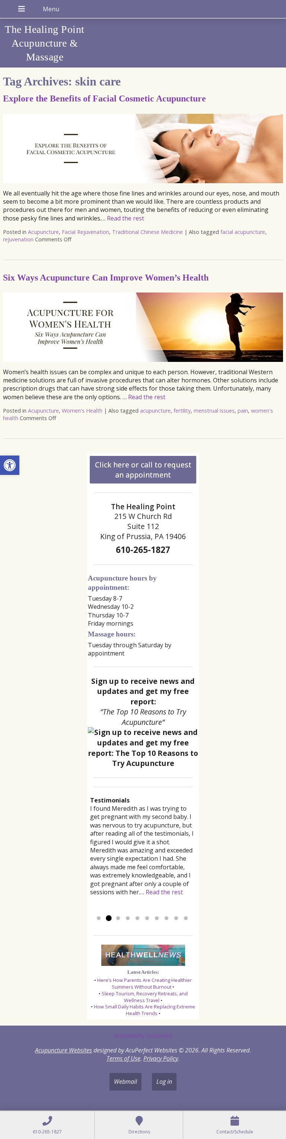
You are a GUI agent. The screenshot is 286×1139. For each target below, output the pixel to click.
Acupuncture (43, 231)
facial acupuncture (242, 231)
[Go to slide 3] (118, 918)
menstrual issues (214, 410)
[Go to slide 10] (186, 918)
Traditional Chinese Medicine (147, 231)
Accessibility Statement (143, 1036)
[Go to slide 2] (108, 918)
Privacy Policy (160, 1058)
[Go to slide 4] (127, 918)
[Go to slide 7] (157, 918)
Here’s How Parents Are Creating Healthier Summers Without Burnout (144, 983)
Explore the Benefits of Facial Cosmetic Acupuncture (104, 98)
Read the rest (125, 218)
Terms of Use (123, 1058)
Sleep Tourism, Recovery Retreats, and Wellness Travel (145, 997)
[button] (9, 465)
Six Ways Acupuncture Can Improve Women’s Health (106, 277)
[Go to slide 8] (166, 918)
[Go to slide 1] (98, 918)
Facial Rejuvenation (85, 231)
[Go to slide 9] (176, 918)
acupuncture (155, 410)
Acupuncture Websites (63, 1050)
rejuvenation (18, 239)
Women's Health (82, 410)
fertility (182, 410)
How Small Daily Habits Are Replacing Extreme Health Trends (144, 1010)
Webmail (125, 1081)
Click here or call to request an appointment (143, 470)
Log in (164, 1081)
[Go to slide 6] (147, 918)
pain (243, 410)
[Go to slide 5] (137, 918)
